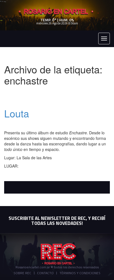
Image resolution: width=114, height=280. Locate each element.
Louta (16, 113)
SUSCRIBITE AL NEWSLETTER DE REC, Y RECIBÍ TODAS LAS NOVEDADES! (57, 221)
